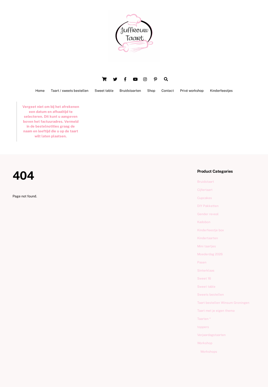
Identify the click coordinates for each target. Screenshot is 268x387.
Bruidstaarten (130, 91)
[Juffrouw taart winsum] (134, 59)
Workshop (204, 343)
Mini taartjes (206, 246)
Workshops (208, 351)
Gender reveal (208, 214)
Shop (151, 91)
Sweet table (104, 91)
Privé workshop (192, 91)
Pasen (201, 262)
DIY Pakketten (208, 206)
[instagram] (145, 79)
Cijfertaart (205, 190)
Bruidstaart (205, 181)
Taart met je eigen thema (215, 310)
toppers (203, 327)
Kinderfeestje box (210, 230)
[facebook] (125, 79)
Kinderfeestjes (221, 91)
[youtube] (135, 79)
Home (40, 91)
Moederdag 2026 (210, 254)
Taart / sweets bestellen (69, 91)
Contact (167, 91)
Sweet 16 (204, 278)
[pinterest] (155, 79)
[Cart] (104, 79)
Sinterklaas (205, 270)
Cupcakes (204, 198)
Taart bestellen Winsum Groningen (223, 302)
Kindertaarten (207, 238)
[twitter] (115, 79)
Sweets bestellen (210, 294)
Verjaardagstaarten (211, 335)
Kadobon (203, 222)
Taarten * (204, 319)
